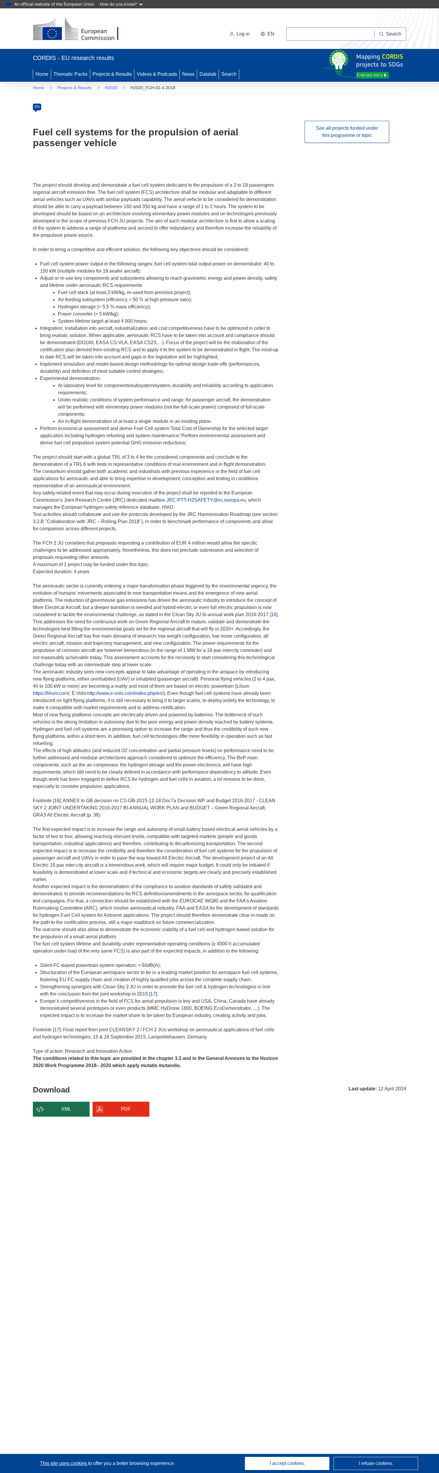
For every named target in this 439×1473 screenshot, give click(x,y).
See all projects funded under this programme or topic (347, 132)
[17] (153, 993)
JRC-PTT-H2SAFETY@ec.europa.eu (206, 500)
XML (66, 1109)
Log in (243, 33)
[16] (273, 614)
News (188, 74)
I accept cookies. (287, 1463)
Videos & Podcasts (157, 74)
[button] (267, 34)
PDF (126, 1109)
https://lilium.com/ (51, 693)
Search (229, 74)
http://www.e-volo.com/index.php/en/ (125, 693)
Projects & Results (112, 74)
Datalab (207, 74)
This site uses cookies (64, 1463)
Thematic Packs (70, 74)
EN (37, 107)
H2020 (111, 87)
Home (42, 74)
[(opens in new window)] (81, 30)
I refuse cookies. (376, 1463)
